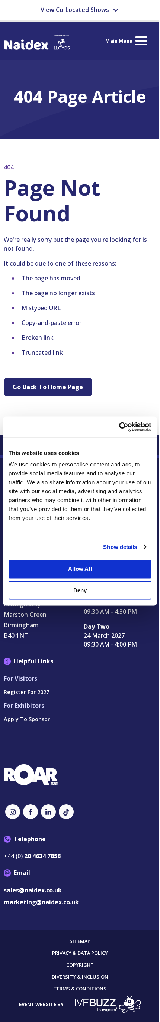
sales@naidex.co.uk (33, 890)
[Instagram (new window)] (12, 811)
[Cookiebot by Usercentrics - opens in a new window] (118, 427)
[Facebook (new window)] (30, 811)
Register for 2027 (26, 692)
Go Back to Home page (48, 387)
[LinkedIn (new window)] (48, 811)
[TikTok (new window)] (66, 811)
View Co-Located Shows (76, 10)
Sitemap (80, 941)
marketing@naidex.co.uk (41, 902)
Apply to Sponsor (27, 719)
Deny (80, 590)
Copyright (80, 965)
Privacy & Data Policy (80, 953)
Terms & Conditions (80, 989)
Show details (120, 547)
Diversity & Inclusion (80, 977)
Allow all (80, 569)
